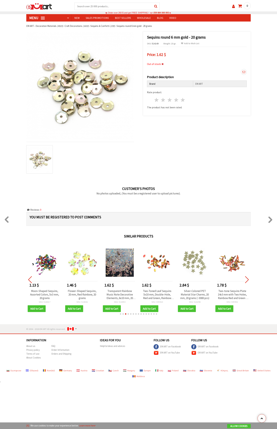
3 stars (170, 100)
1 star (156, 100)
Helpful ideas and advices (112, 346)
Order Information (60, 349)
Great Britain (243, 370)
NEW (77, 17)
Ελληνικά (34, 370)
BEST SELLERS (123, 17)
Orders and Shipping (61, 353)
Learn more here (87, 425)
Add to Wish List (191, 43)
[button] (120, 314)
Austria (84, 370)
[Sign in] (233, 6)
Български (16, 370)
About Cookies (33, 357)
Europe (147, 370)
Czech (116, 370)
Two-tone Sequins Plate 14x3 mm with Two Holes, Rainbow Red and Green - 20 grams (232, 294)
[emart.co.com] (39, 6)
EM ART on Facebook (170, 346)
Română (51, 370)
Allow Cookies (239, 426)
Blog (160, 17)
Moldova (141, 376)
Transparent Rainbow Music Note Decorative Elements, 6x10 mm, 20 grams (120, 294)
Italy (161, 370)
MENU (34, 18)
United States (264, 370)
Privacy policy (33, 349)
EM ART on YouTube (170, 352)
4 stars (176, 100)
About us (30, 346)
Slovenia (208, 370)
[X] (27, 425)
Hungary (131, 370)
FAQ (53, 346)
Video (172, 17)
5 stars (183, 100)
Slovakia (191, 370)
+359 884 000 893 (160, 13)
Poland (175, 370)
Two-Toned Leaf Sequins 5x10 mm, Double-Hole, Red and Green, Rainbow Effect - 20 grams (157, 294)
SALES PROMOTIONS (97, 17)
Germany (67, 370)
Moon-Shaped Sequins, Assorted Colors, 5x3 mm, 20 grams (44, 294)
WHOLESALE (144, 17)
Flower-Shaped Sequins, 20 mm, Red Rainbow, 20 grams (82, 294)
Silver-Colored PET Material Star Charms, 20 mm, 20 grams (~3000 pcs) (194, 294)
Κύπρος (224, 370)
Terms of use (32, 353)
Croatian (100, 370)
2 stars (163, 100)
